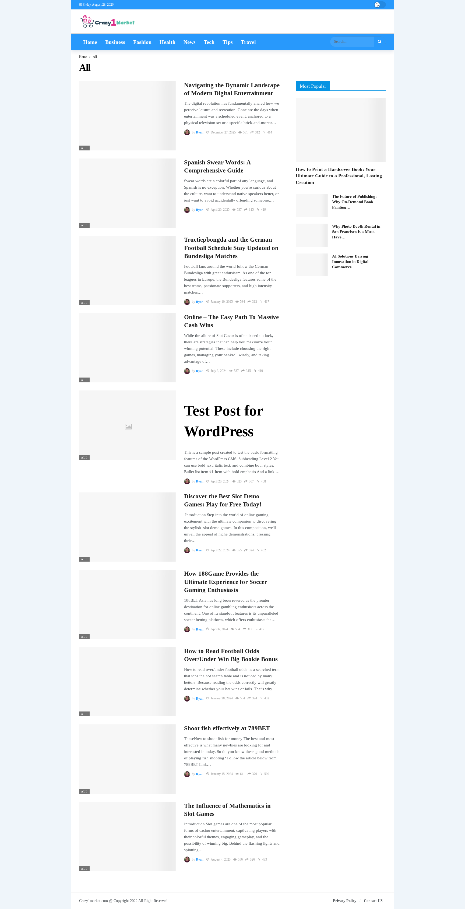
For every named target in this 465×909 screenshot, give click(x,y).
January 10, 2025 (222, 302)
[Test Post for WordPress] (127, 425)
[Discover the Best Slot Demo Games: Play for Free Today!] (127, 527)
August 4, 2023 (221, 859)
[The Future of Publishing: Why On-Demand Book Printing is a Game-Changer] (312, 205)
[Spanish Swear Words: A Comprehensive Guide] (127, 193)
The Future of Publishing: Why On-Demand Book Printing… (354, 201)
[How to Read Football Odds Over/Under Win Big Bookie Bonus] (127, 681)
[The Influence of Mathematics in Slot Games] (127, 836)
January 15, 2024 (222, 774)
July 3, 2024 (219, 371)
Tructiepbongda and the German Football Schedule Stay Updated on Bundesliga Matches (231, 247)
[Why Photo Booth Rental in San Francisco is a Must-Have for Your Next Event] (312, 235)
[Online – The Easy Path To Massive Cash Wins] (127, 347)
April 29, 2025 (220, 210)
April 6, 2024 (219, 629)
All (84, 148)
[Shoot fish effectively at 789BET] (127, 759)
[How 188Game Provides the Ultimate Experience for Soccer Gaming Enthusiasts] (127, 604)
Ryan (199, 132)
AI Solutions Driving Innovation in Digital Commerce (350, 261)
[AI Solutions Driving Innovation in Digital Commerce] (312, 265)
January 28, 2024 (222, 698)
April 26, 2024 (220, 481)
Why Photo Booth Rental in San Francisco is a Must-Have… (356, 231)
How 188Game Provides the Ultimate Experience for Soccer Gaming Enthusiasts (225, 581)
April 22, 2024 (220, 550)
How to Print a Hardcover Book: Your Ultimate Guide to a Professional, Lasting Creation (339, 176)
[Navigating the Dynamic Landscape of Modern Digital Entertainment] (127, 115)
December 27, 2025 (223, 132)
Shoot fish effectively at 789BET (227, 728)
